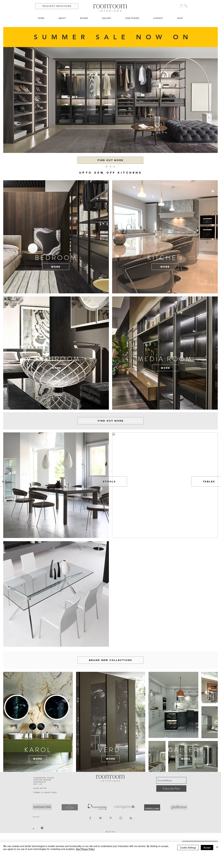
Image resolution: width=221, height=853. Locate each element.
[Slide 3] (113, 170)
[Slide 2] (110, 170)
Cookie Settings (188, 847)
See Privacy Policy (85, 849)
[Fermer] (217, 847)
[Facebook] (90, 818)
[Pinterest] (110, 818)
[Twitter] (100, 818)
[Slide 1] (107, 170)
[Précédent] (18, 173)
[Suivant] (203, 173)
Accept (207, 847)
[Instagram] (121, 818)
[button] (181, 5)
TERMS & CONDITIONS (45, 792)
